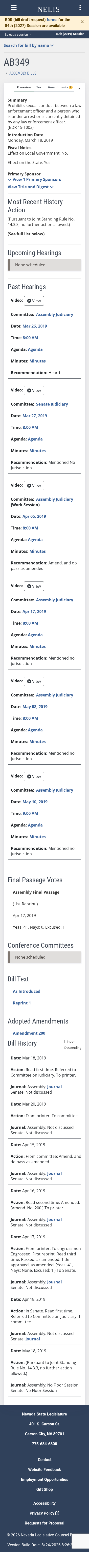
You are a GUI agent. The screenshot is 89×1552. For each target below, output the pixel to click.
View (36, 301)
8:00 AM (30, 337)
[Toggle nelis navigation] (14, 7)
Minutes (37, 361)
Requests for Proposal (44, 1523)
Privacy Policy (42, 1513)
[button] (34, 179)
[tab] (24, 87)
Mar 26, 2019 (34, 326)
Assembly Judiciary (54, 314)
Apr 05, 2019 (34, 516)
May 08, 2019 (34, 706)
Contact (44, 1459)
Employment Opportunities (44, 1479)
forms (52, 19)
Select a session (17, 34)
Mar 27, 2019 (34, 415)
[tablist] (44, 744)
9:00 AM (30, 813)
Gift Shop (44, 1489)
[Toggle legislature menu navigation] (80, 7)
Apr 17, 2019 (34, 611)
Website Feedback (44, 1469)
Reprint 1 (22, 1003)
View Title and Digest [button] (29, 187)
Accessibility (44, 1503)
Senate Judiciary (52, 404)
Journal (54, 1086)
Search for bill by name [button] (27, 45)
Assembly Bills (22, 73)
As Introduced (26, 991)
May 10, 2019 (34, 801)
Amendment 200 (29, 1033)
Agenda (35, 349)
